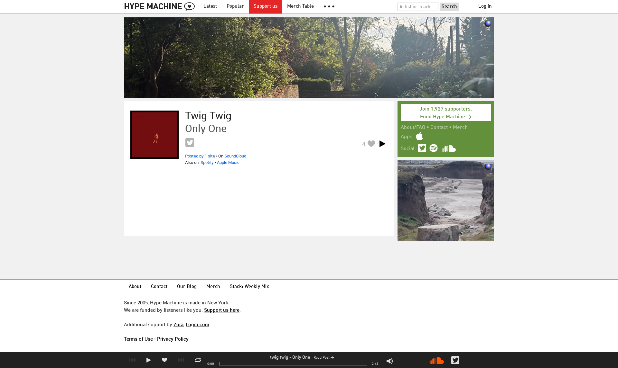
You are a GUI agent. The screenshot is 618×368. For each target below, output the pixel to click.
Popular (235, 6)
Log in (485, 6)
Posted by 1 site (200, 156)
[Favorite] (371, 143)
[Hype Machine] (161, 6)
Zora (178, 324)
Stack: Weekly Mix (249, 286)
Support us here (221, 310)
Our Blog (187, 286)
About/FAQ (413, 127)
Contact (439, 127)
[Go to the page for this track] (154, 135)
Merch (460, 127)
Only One (301, 357)
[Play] (382, 143)
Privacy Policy (173, 339)
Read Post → (324, 358)
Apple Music (228, 162)
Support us (265, 6)
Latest (210, 6)
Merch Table (300, 6)
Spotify (207, 162)
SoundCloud (235, 156)
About (135, 286)
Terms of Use (138, 339)
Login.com (197, 324)
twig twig (279, 357)
